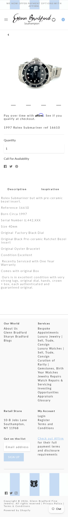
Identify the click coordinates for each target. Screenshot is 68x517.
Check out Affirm (51, 438)
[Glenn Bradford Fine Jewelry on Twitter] (11, 492)
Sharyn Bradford (16, 336)
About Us (11, 328)
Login (42, 416)
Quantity (10, 140)
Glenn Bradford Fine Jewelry (30, 502)
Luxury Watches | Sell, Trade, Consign (51, 352)
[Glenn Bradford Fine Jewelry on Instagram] (16, 492)
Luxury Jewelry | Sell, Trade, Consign (50, 340)
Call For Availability (16, 158)
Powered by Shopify (17, 510)
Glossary (44, 400)
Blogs (8, 340)
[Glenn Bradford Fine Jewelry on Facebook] (6, 492)
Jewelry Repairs (49, 376)
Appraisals (45, 396)
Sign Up (13, 457)
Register (44, 420)
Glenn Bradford (15, 332)
